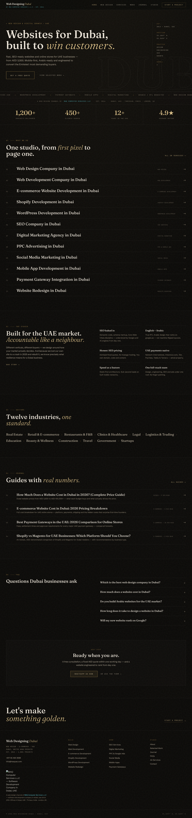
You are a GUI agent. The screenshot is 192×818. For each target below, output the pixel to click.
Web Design (107, 5)
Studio (154, 5)
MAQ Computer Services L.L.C (35, 795)
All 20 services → (175, 155)
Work (132, 5)
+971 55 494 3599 (13, 758)
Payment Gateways (117, 767)
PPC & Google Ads (117, 753)
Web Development (76, 749)
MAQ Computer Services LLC (77, 101)
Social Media (114, 758)
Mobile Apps (114, 762)
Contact (153, 764)
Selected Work (156, 748)
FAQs (152, 756)
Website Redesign (75, 767)
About (152, 744)
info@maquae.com (14, 761)
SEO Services (115, 745)
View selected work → (52, 75)
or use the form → (111, 674)
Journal (143, 5)
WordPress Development (78, 762)
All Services (155, 760)
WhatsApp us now (84, 674)
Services (121, 5)
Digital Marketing (116, 749)
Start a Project (174, 5)
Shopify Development (77, 758)
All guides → (178, 482)
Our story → (13, 365)
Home (94, 5)
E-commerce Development (79, 753)
